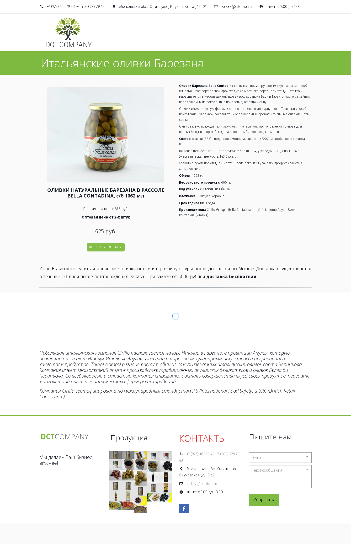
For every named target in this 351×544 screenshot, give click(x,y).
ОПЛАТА (239, 32)
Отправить (264, 500)
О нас (150, 32)
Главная (130, 32)
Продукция (173, 32)
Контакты (287, 32)
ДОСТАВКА (262, 32)
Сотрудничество (210, 32)
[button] (106, 247)
